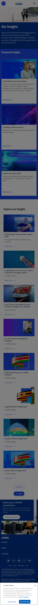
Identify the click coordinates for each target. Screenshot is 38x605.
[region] (19, 594)
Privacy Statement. (24, 597)
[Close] (35, 585)
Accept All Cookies (24, 601)
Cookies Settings (12, 601)
